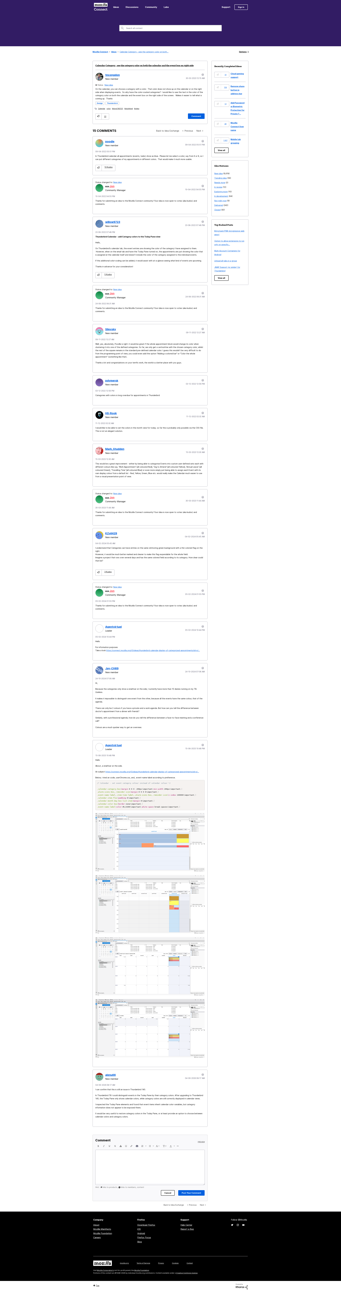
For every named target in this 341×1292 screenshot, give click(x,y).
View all (221, 150)
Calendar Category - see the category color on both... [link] (144, 52)
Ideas (116, 7)
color (109, 109)
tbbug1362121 (117, 109)
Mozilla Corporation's (105, 1270)
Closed (217, 210)
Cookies (175, 1263)
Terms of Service (143, 1263)
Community (151, 7)
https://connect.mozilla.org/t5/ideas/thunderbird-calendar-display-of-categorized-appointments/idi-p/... (153, 650)
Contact (190, 1263)
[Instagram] (238, 1225)
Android (141, 1233)
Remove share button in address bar (237, 90)
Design (100, 103)
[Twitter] (232, 1225)
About (96, 1225)
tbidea (136, 109)
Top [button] (97, 1285)
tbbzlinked (128, 109)
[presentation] (98, 1146)
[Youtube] (243, 1225)
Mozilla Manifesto (102, 1229)
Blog (139, 1241)
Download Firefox (146, 1225)
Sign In (241, 7)
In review (218, 187)
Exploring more (221, 191)
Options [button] (243, 52)
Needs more (219, 182)
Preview (201, 1142)
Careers (97, 1237)
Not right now (220, 201)
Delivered (218, 205)
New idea (109, 85)
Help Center (186, 1225)
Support (226, 7)
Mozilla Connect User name (237, 126)
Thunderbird (112, 103)
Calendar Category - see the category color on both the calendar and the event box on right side (144, 65)
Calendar (101, 109)
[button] (98, 116)
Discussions (132, 7)
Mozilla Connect (100, 7)
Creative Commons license (187, 1273)
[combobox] (170, 28)
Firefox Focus (144, 1237)
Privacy (161, 1263)
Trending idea (220, 178)
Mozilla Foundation (102, 1233)
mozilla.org (124, 1263)
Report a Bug (187, 1229)
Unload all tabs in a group (225, 261)
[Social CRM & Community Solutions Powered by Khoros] (242, 1286)
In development (221, 196)
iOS (139, 1229)
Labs (166, 7)
